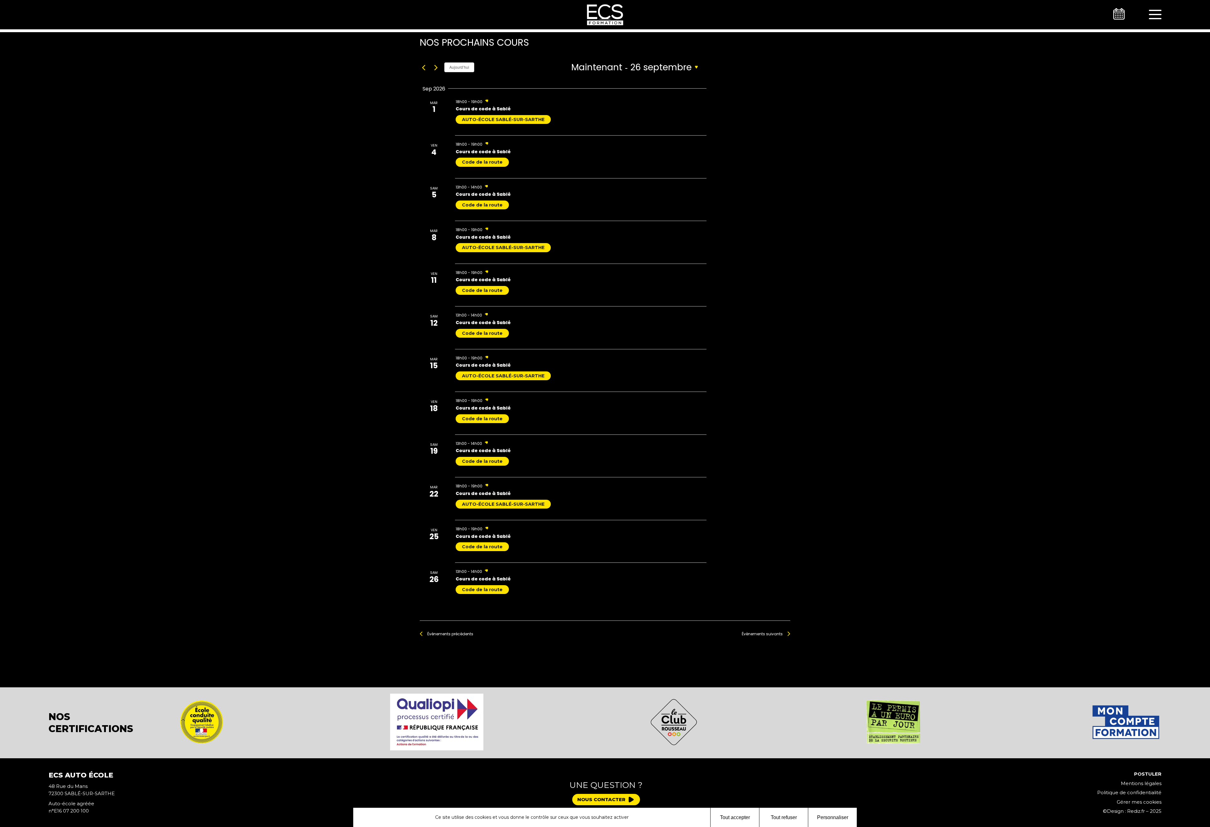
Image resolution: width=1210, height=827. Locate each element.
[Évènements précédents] (423, 68)
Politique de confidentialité (1129, 792)
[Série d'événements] (486, 101)
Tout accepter (735, 817)
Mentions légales (1141, 783)
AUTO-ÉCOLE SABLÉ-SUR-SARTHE (503, 119)
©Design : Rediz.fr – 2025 (1132, 811)
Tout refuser (784, 817)
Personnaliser (832, 817)
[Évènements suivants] (436, 68)
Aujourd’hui (459, 67)
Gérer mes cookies (1139, 802)
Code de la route (482, 162)
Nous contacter (601, 799)
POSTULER (1147, 774)
